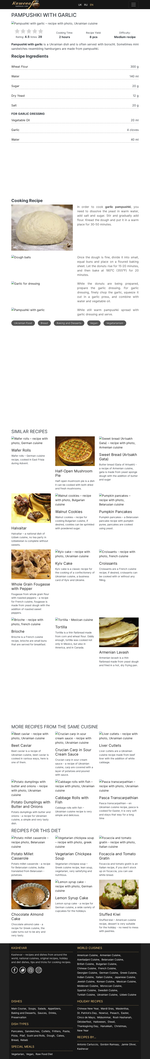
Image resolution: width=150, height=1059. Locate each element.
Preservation (18, 1017)
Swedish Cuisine (107, 990)
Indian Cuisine (85, 977)
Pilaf (22, 1035)
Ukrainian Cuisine (107, 994)
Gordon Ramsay (109, 1044)
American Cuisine (87, 955)
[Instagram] (38, 970)
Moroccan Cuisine (110, 985)
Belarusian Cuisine (112, 959)
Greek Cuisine (128, 972)
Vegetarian (17, 1054)
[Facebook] (14, 970)
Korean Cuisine (105, 981)
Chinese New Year (88, 1008)
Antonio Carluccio (87, 1044)
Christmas (120, 1026)
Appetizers (54, 1008)
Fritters (56, 1031)
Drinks (52, 1012)
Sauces (42, 1012)
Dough (51, 1035)
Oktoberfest (84, 1021)
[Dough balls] (21, 259)
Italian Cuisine (104, 977)
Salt (14, 105)
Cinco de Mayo (86, 1017)
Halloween (99, 1021)
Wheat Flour (19, 66)
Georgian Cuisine (87, 972)
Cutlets (46, 1031)
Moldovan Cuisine (87, 985)
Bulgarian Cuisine (106, 963)
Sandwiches (32, 1031)
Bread (44, 323)
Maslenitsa (122, 1008)
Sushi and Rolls (36, 1035)
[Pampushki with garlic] (28, 312)
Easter (124, 1012)
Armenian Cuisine (110, 955)
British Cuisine (85, 963)
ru (86, 4)
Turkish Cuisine (86, 994)
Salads (42, 1008)
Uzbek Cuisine (128, 994)
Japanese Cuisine (125, 977)
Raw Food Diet (44, 1054)
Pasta (66, 1031)
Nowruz (103, 1012)
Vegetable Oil (20, 120)
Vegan (94, 323)
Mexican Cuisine (126, 981)
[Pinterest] (30, 970)
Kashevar (82, 1048)
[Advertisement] (75, 172)
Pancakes (17, 1031)
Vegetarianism (114, 323)
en (91, 4)
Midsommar (104, 1017)
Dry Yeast (18, 95)
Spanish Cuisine (86, 990)
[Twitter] (22, 970)
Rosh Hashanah (122, 1017)
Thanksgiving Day (87, 1026)
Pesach (114, 1012)
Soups (32, 1008)
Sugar (15, 86)
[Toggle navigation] (133, 4)
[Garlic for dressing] (25, 285)
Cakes (60, 1035)
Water (15, 76)
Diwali (111, 1021)
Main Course (18, 1008)
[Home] (25, 4)
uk (80, 4)
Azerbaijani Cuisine (88, 959)
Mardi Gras (107, 1008)
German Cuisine (108, 972)
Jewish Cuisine (86, 981)
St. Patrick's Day (87, 1012)
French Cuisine (107, 968)
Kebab (24, 1040)
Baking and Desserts (69, 323)
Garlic (15, 130)
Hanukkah (106, 1026)
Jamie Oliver (128, 1044)
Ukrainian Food (23, 323)
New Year (83, 1030)
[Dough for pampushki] (42, 229)
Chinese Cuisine (86, 968)
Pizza (14, 1035)
